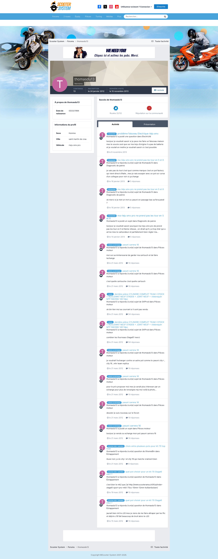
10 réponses (133, 263)
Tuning (99, 16)
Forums (55, 16)
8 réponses (133, 464)
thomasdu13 (111, 136)
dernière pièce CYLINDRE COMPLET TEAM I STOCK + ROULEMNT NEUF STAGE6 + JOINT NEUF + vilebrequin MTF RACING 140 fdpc (135, 296)
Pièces (88, 16)
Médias (109, 16)
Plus (119, 16)
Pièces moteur (144, 428)
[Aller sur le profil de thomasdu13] (102, 135)
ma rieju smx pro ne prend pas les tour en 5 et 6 (141, 160)
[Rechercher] (165, 16)
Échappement (112, 454)
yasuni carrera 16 (130, 244)
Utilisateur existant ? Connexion (136, 7)
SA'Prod (145, 301)
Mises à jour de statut (151, 16)
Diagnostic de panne (115, 165)
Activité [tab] (115, 124)
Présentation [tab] (149, 124)
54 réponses (134, 314)
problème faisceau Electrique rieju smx (138, 133)
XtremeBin (150, 451)
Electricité (146, 136)
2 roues (67, 16)
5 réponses (135, 181)
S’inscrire (161, 6)
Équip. (77, 16)
